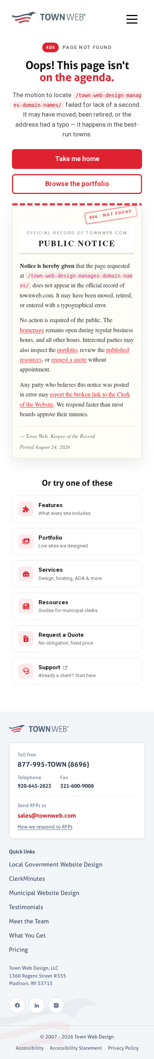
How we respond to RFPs (45, 827)
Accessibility (30, 1048)
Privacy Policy (123, 1048)
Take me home (77, 159)
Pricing (18, 949)
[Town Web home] (39, 729)
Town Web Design (94, 1037)
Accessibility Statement (76, 1048)
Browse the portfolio (77, 184)
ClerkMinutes (27, 878)
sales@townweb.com (47, 815)
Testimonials (26, 907)
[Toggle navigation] (132, 18)
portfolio (67, 349)
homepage (32, 330)
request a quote (69, 359)
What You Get (27, 935)
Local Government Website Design (55, 864)
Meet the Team (29, 921)
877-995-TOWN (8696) (53, 764)
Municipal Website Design (44, 892)
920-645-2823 (34, 785)
